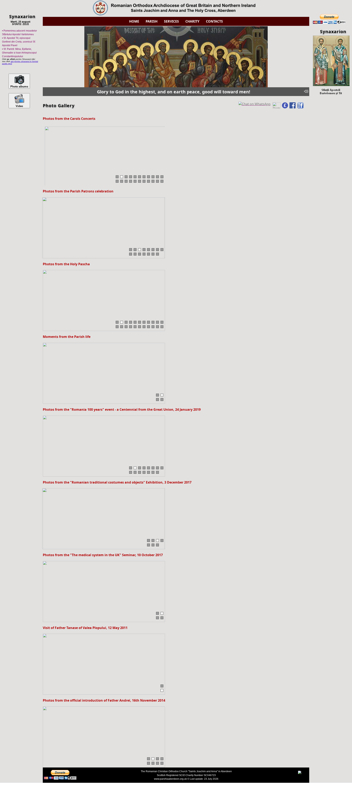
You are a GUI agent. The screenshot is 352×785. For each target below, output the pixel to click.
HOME (134, 21)
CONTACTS (214, 21)
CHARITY (192, 21)
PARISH (151, 21)
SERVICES (171, 21)
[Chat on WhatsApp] (255, 103)
